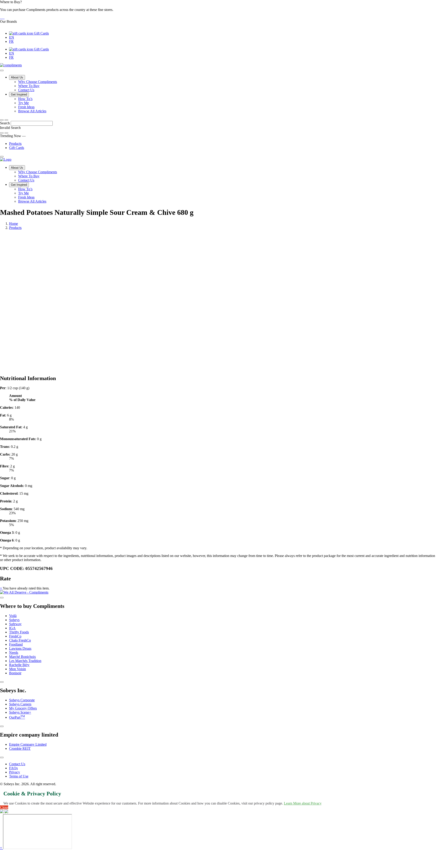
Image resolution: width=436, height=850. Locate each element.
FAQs (13, 768)
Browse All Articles (32, 111)
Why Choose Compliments (37, 82)
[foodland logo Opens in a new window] (4, 17)
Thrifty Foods (19, 632)
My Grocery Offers (23, 708)
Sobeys (14, 620)
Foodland (16, 644)
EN (11, 37)
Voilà (13, 616)
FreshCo (15, 636)
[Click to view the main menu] (2, 120)
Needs (13, 652)
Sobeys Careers (20, 704)
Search (5, 123)
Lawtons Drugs (20, 648)
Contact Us (26, 90)
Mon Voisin (17, 669)
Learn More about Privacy (303, 803)
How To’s (25, 99)
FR (11, 41)
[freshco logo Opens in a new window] (3, 17)
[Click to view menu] (2, 597)
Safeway (15, 624)
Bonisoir (15, 673)
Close (4, 807)
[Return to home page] (5, 159)
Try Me (23, 103)
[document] (218, 464)
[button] (218, 10)
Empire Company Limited (28, 744)
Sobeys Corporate (22, 700)
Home (13, 224)
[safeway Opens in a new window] (2, 17)
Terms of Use (18, 776)
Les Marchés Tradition (25, 661)
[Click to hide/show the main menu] (2, 70)
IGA (12, 628)
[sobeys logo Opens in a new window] (1, 17)
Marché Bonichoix (22, 657)
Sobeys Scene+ (20, 712)
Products (15, 143)
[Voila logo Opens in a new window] (0, 17)
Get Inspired (19, 94)
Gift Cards (41, 33)
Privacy (14, 772)
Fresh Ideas (26, 107)
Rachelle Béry (19, 665)
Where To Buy (29, 86)
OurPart (17, 717)
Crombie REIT (20, 748)
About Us (17, 77)
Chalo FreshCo (20, 640)
